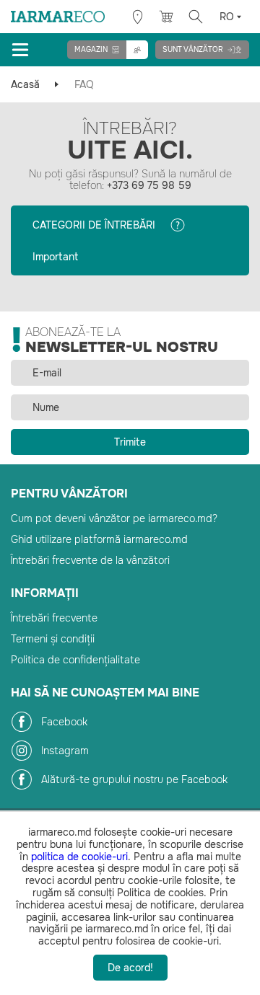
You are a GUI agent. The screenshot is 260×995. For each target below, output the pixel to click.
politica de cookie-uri (79, 856)
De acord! (130, 967)
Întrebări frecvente (54, 617)
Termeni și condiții (53, 638)
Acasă (25, 84)
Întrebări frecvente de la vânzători (90, 560)
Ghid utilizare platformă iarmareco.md (99, 539)
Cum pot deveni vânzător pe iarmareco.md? (114, 518)
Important (55, 256)
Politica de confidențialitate (75, 659)
